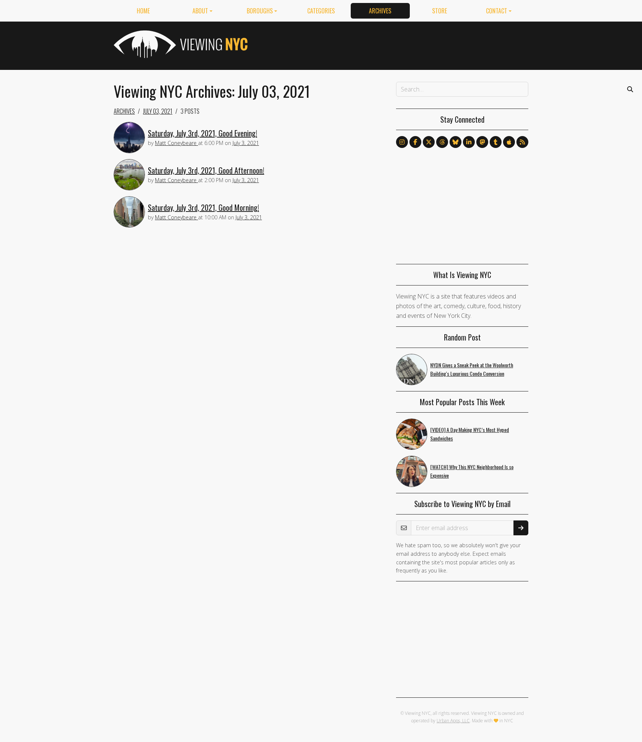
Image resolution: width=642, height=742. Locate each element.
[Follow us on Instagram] (402, 142)
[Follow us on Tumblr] (496, 142)
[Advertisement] (393, 44)
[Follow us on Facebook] (415, 142)
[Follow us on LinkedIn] (469, 142)
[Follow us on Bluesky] (455, 142)
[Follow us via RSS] (522, 142)
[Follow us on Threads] (442, 142)
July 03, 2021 (157, 111)
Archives (380, 10)
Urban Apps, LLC (453, 720)
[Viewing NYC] (180, 44)
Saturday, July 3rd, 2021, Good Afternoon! (206, 170)
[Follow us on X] (429, 142)
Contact (496, 10)
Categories (321, 10)
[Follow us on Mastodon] (482, 142)
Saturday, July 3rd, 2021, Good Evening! (202, 133)
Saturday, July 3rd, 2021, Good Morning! (203, 207)
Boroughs (260, 10)
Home (143, 10)
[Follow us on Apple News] (509, 142)
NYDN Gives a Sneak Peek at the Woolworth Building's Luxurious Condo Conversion (471, 369)
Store (439, 10)
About (200, 10)
